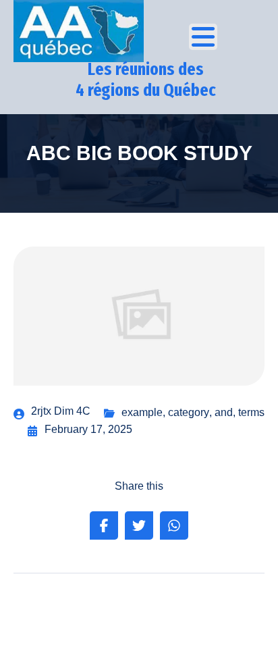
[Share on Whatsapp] (174, 525)
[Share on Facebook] (104, 525)
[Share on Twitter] (139, 525)
